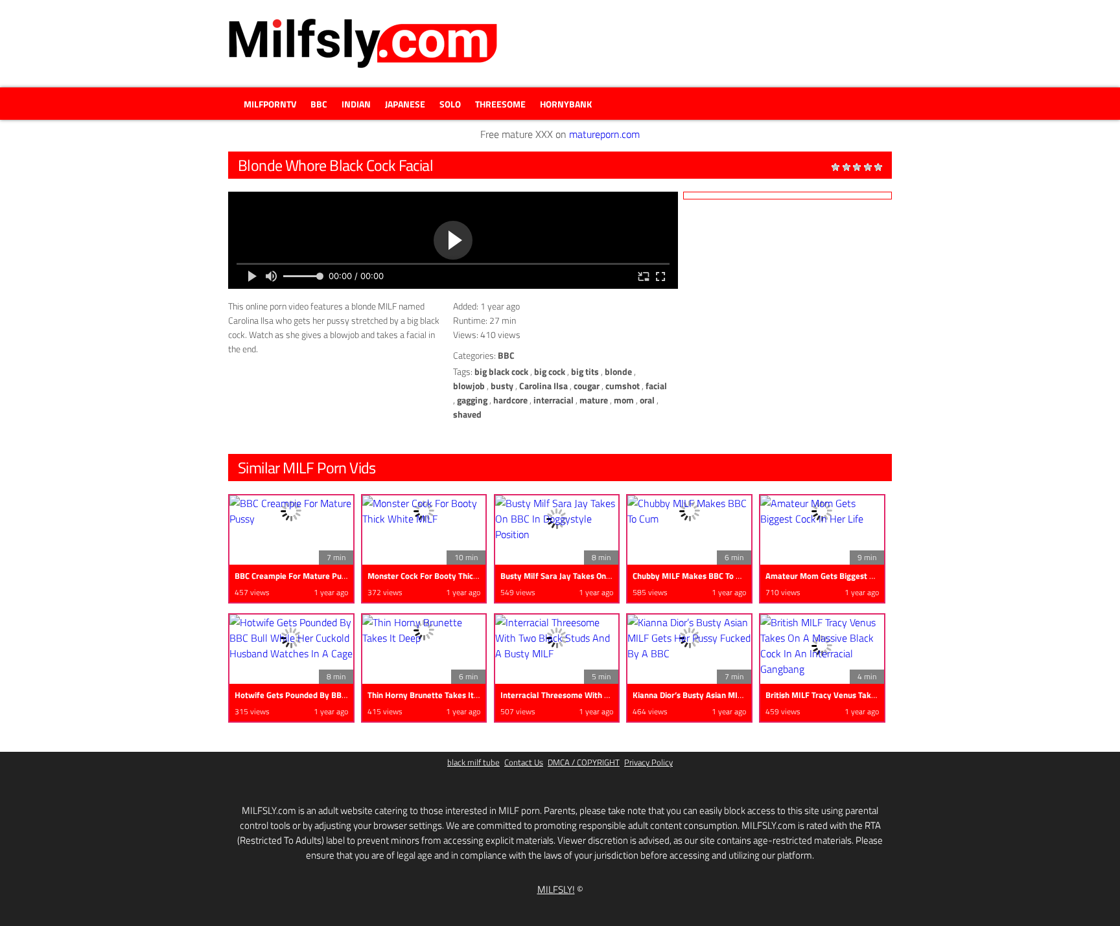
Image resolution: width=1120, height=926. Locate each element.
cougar (587, 385)
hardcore (510, 400)
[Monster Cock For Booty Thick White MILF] (424, 510)
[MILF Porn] (363, 43)
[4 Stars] (868, 167)
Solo (450, 104)
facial (656, 385)
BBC (318, 104)
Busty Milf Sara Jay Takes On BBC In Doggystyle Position (604, 575)
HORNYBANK (566, 104)
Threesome (500, 104)
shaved (467, 414)
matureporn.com (604, 134)
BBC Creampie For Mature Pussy (294, 575)
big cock (549, 371)
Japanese (405, 104)
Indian (356, 104)
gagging (472, 400)
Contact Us (523, 762)
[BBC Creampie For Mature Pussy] (291, 510)
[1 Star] (835, 167)
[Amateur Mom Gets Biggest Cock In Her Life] (822, 510)
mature (593, 400)
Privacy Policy (648, 762)
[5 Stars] (878, 167)
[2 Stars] (846, 167)
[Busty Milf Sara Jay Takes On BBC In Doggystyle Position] (557, 518)
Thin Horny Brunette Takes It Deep (431, 694)
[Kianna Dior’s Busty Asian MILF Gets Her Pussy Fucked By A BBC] (689, 638)
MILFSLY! (556, 889)
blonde (618, 371)
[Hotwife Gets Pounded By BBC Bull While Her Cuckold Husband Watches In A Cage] (291, 638)
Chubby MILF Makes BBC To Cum (692, 575)
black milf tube (473, 762)
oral (647, 400)
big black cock (501, 371)
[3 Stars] (857, 167)
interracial (553, 400)
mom (624, 400)
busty (502, 385)
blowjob (469, 385)
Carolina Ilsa (543, 385)
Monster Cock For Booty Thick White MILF (445, 575)
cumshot (622, 385)
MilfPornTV (270, 104)
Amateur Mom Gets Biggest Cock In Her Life (846, 575)
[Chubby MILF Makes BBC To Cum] (689, 510)
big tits (585, 371)
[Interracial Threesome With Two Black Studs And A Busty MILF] (557, 638)
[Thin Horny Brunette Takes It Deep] (424, 630)
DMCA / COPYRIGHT (584, 762)
